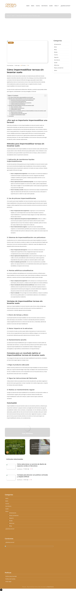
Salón (27, 5)
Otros (56, 5)
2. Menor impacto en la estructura (17, 108)
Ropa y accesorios (58, 67)
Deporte (56, 57)
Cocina (38, 5)
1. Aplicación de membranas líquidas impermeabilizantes (21, 100)
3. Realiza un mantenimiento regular (18, 114)
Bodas (55, 52)
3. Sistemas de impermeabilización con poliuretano (21, 102)
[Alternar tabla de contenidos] (44, 96)
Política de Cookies (10, 579)
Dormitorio (45, 5)
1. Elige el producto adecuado (16, 112)
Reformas (56, 65)
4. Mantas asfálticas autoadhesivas (18, 104)
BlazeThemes (50, 586)
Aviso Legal (8, 581)
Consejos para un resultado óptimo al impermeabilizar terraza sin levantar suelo (27, 110)
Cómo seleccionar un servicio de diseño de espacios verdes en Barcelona (31, 465)
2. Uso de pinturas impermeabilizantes (18, 101)
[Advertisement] (38, 29)
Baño (32, 5)
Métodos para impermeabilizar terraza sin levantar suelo (22, 98)
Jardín (51, 5)
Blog (55, 49)
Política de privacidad (11, 576)
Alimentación (57, 44)
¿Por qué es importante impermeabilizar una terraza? (20, 97)
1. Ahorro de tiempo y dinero (16, 106)
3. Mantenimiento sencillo (16, 109)
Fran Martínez (10, 65)
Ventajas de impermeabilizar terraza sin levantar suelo (21, 105)
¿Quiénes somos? (65, 5)
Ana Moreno (19, 469)
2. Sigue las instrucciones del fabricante (19, 113)
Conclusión (11, 116)
